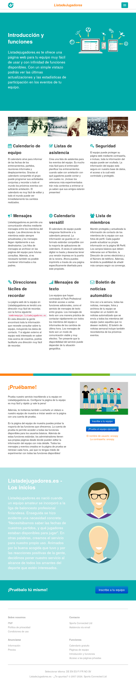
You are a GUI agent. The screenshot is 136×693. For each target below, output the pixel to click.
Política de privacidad (19, 627)
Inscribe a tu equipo (102, 421)
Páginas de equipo (79, 649)
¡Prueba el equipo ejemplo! (102, 429)
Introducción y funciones (82, 653)
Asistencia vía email (79, 627)
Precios (12, 649)
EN (71, 671)
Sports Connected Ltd (80, 623)
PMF (10, 623)
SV (89, 671)
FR (81, 671)
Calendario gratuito (79, 645)
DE (67, 671)
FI (78, 671)
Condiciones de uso (18, 631)
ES (75, 671)
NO (86, 671)
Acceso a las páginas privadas (85, 658)
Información (14, 645)
